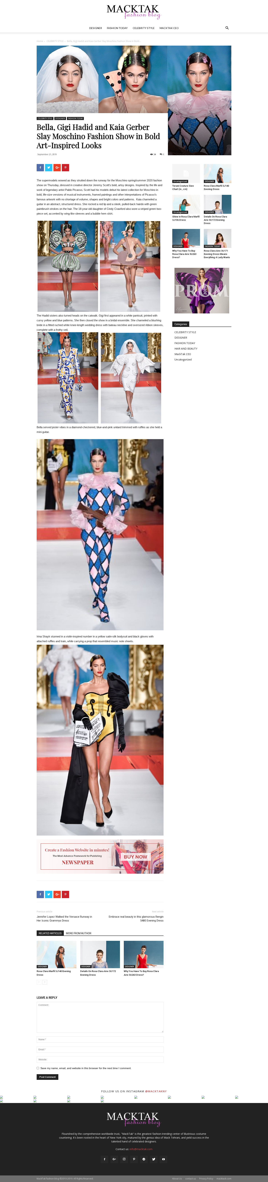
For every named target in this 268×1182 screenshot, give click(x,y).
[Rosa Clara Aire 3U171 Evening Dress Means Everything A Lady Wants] (218, 238)
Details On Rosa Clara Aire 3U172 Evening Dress (215, 220)
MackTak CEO (169, 28)
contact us (190, 1178)
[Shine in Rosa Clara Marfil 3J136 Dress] (186, 204)
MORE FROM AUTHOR (78, 933)
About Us (177, 1178)
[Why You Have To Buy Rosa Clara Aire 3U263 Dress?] (144, 954)
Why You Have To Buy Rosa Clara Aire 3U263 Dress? (184, 254)
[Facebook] (104, 1159)
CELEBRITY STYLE (144, 28)
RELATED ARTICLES (50, 933)
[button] (227, 28)
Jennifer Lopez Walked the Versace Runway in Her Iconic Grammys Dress (64, 918)
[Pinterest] (134, 1159)
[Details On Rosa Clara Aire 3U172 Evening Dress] (100, 954)
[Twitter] (153, 1159)
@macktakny (156, 1091)
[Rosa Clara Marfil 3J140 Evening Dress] (56, 954)
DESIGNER (95, 28)
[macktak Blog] (134, 12)
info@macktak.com (141, 1149)
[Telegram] (143, 1159)
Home (40, 41)
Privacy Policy (206, 1178)
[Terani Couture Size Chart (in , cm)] (186, 173)
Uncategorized (180, 181)
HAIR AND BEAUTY (185, 348)
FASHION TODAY (117, 28)
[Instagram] (124, 1159)
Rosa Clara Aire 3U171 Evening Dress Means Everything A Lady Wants (217, 254)
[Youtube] (163, 1159)
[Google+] (114, 1159)
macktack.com (224, 1178)
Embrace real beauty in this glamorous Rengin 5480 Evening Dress (136, 918)
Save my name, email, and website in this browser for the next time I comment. (85, 1068)
